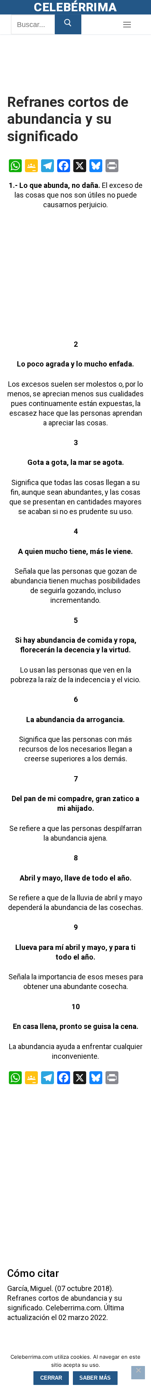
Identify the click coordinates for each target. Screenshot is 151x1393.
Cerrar (51, 1378)
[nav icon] (127, 24)
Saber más (95, 1378)
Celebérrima (75, 7)
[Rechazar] (138, 1373)
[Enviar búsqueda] (68, 24)
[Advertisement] (71, 74)
